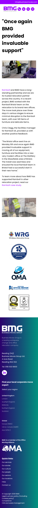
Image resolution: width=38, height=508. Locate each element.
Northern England (8, 408)
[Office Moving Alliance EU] (19, 448)
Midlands (5, 405)
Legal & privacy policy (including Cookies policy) (14, 497)
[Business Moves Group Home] (10, 10)
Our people (6, 472)
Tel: (9, 366)
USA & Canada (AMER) (10, 427)
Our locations (7, 478)
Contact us (6, 485)
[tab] (15, 215)
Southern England (8, 402)
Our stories (6, 465)
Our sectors (6, 475)
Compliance (6, 501)
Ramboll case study (11, 185)
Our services (6, 462)
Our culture (6, 469)
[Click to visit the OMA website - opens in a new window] (19, 273)
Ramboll (6, 90)
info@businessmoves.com (26, 2)
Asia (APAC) (6, 430)
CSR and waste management (13, 503)
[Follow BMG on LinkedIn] (4, 372)
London (4, 399)
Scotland (5, 411)
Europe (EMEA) (7, 424)
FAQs (4, 482)
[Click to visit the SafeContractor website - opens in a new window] (19, 252)
